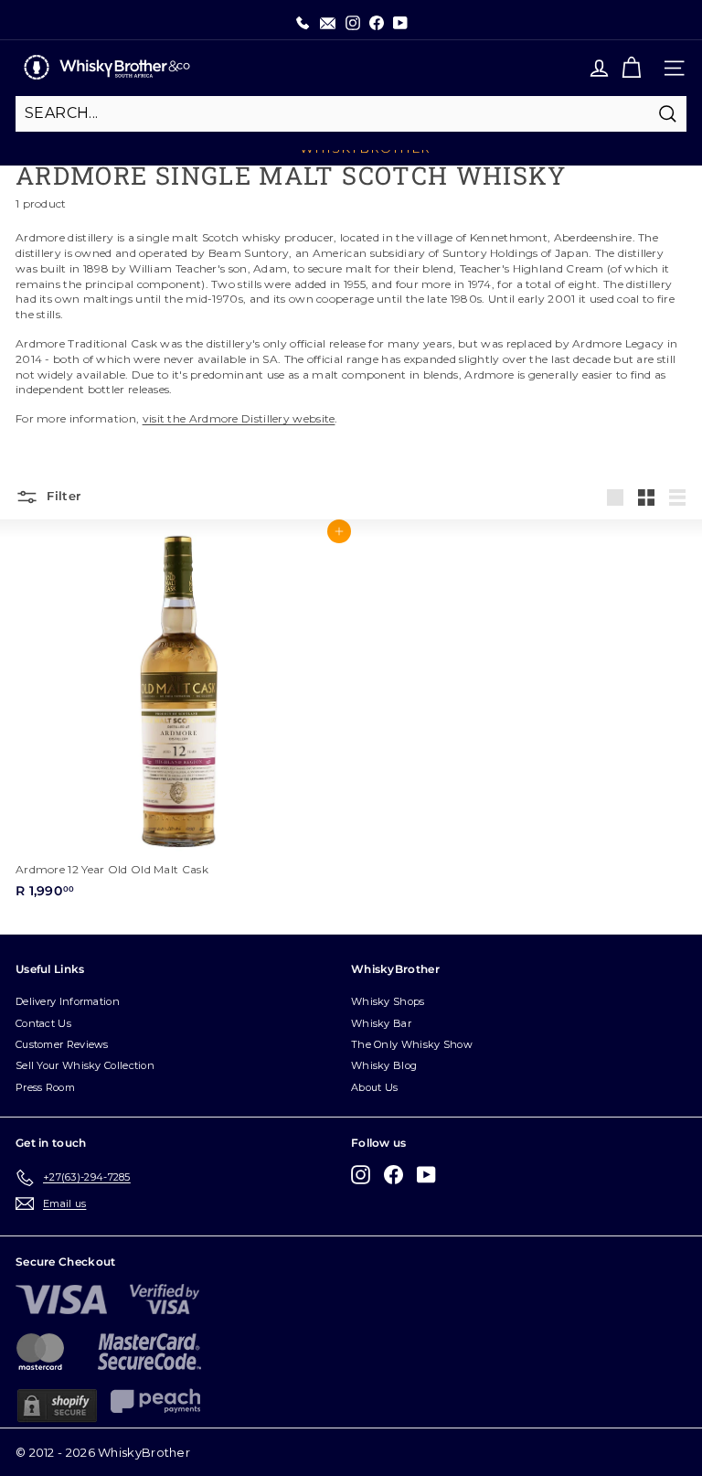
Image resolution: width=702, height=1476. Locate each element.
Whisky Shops (388, 1001)
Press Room (45, 1087)
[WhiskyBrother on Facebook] (393, 1174)
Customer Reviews (62, 1044)
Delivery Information (68, 1001)
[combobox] (351, 113)
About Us (374, 1087)
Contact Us (43, 1023)
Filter (61, 495)
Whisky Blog (384, 1065)
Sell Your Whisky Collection (85, 1065)
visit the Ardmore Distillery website (239, 418)
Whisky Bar (381, 1023)
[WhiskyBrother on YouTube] (426, 1174)
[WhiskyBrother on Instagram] (360, 1174)
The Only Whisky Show (412, 1044)
